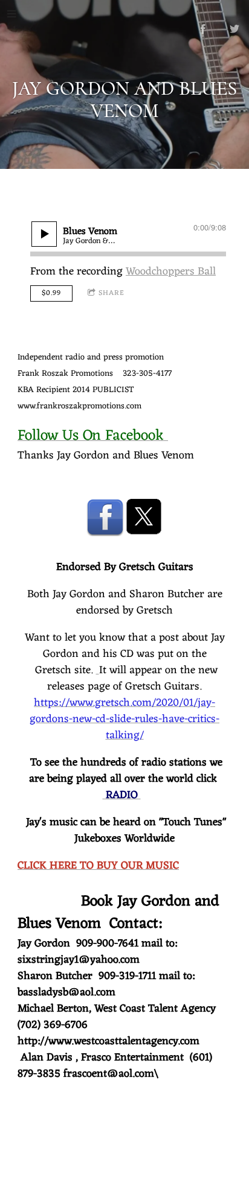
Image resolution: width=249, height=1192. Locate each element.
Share (111, 293)
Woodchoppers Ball (171, 271)
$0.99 (51, 293)
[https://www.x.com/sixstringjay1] (143, 517)
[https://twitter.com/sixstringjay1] (234, 29)
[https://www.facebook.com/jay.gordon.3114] (203, 29)
